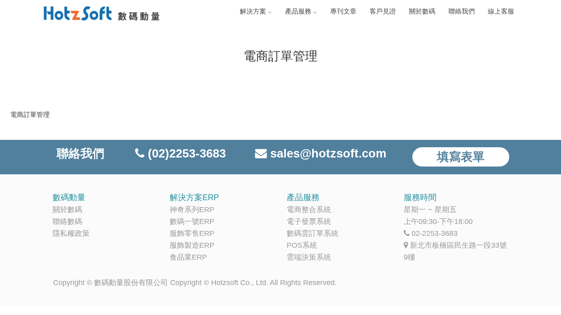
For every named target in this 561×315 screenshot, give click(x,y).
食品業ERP (188, 257)
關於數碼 (422, 11)
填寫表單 (461, 156)
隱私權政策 (71, 233)
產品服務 (298, 11)
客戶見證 (383, 11)
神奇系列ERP (192, 209)
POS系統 (302, 245)
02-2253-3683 (435, 233)
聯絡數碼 (67, 221)
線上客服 (501, 11)
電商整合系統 (309, 209)
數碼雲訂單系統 (312, 233)
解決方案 (253, 11)
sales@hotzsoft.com (328, 153)
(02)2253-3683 (187, 153)
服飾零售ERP (192, 233)
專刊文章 (343, 11)
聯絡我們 (461, 11)
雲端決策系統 (309, 257)
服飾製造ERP (192, 245)
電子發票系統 (309, 221)
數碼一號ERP (192, 221)
